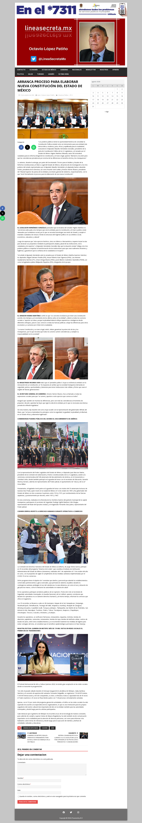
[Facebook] (63, 812)
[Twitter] (71, 812)
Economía (34, 70)
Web (18, 790)
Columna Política (63, 95)
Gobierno (64, 70)
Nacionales (77, 70)
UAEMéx (51, 74)
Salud (30, 74)
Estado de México (49, 70)
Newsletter (91, 70)
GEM (52, 728)
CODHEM (44, 728)
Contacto (21, 70)
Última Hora (63, 74)
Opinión (115, 70)
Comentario (21, 762)
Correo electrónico (23, 784)
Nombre (20, 778)
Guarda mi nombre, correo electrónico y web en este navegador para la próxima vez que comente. (53, 796)
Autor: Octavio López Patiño (46, 95)
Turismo (40, 74)
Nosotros (104, 70)
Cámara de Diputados (30, 728)
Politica (20, 74)
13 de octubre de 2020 (27, 95)
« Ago (107, 112)
